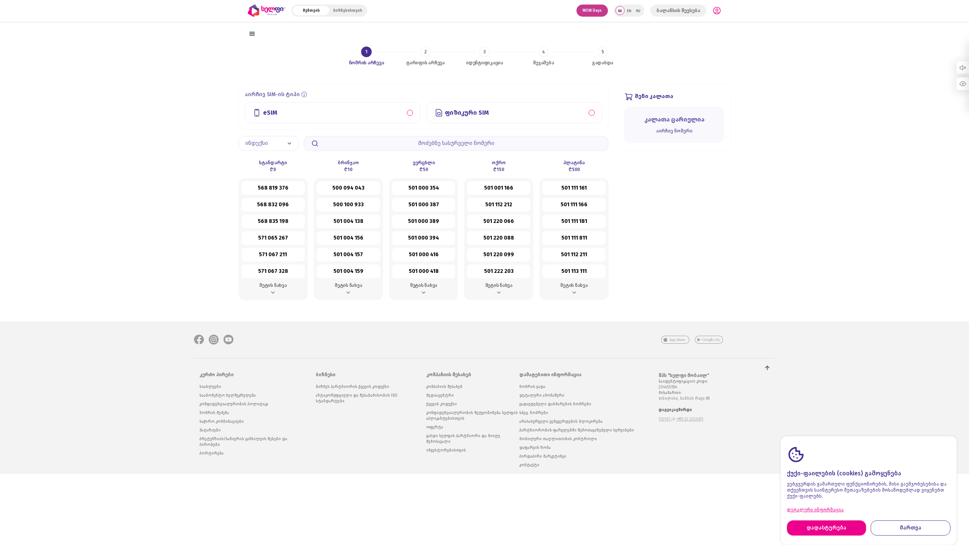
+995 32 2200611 (689, 419)
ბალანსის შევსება (678, 10)
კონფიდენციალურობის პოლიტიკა (233, 404)
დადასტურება (826, 528)
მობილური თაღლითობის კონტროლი (558, 439)
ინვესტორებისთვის (446, 450)
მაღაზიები (210, 430)
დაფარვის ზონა (535, 447)
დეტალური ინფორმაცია (815, 509)
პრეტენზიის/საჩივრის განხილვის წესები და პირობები (243, 442)
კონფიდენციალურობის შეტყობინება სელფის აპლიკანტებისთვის (472, 416)
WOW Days (592, 10)
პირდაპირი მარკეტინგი (542, 456)
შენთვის (311, 10)
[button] (268, 143)
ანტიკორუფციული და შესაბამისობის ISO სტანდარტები (356, 398)
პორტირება (211, 453)
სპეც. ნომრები (533, 413)
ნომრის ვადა (532, 387)
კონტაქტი (529, 465)
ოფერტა (434, 427)
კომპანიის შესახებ (444, 387)
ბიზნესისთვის (347, 10)
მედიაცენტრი (440, 395)
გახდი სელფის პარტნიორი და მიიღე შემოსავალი (463, 439)
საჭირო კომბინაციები (221, 421)
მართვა (910, 528)
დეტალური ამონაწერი (541, 395)
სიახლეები (210, 387)
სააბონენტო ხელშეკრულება (227, 395)
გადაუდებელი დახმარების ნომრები (555, 404)
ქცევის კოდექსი (441, 404)
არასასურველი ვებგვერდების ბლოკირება (561, 421)
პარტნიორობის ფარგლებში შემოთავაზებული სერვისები (576, 430)
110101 (665, 419)
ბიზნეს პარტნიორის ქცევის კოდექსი (352, 387)
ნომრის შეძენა (214, 413)
